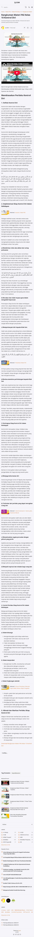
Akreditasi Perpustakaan (25, 839)
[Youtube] (20, 934)
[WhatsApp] (13, 934)
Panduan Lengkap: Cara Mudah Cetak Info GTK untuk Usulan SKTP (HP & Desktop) (16, 870)
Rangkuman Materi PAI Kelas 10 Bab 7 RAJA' (21, 794)
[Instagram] (18, 934)
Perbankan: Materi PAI (20, 362)
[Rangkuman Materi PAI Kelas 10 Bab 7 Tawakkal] (5, 791)
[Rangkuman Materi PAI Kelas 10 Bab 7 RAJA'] (5, 798)
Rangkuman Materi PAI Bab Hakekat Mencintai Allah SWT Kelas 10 (19, 808)
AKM (21, 837)
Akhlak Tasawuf (7, 837)
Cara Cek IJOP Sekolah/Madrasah (12, 874)
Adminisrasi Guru (24, 835)
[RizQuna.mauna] (8, 902)
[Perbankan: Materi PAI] (5, 364)
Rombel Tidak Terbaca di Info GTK (12, 883)
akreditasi (5, 839)
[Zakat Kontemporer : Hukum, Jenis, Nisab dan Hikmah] (5, 513)
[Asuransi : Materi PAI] (5, 214)
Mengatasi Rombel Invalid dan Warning (14, 890)
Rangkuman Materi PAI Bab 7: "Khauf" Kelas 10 (21, 802)
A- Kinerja (5, 832)
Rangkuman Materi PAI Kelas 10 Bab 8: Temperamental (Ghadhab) (19, 782)
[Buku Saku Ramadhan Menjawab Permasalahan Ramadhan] (5, 818)
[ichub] (13, 902)
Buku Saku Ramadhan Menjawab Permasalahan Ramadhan (18, 815)
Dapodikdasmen (16, 773)
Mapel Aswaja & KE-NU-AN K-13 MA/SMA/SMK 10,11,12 (17, 886)
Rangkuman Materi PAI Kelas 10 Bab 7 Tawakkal (19, 788)
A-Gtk (4, 835)
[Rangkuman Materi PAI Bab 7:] (5, 804)
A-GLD (21, 832)
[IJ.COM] (3, 902)
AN (21, 842)
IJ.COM (17, 2)
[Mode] (29, 7)
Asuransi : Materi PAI (20, 212)
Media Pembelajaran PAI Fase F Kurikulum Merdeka (17, 861)
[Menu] (32, 7)
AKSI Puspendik (7, 842)
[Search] (2, 7)
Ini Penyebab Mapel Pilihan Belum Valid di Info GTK (17, 857)
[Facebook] (16, 934)
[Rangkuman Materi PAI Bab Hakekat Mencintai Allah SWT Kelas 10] (5, 811)
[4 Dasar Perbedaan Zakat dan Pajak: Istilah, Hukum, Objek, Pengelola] (5, 689)
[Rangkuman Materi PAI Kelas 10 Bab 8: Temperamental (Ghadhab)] (5, 784)
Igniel (19, 930)
